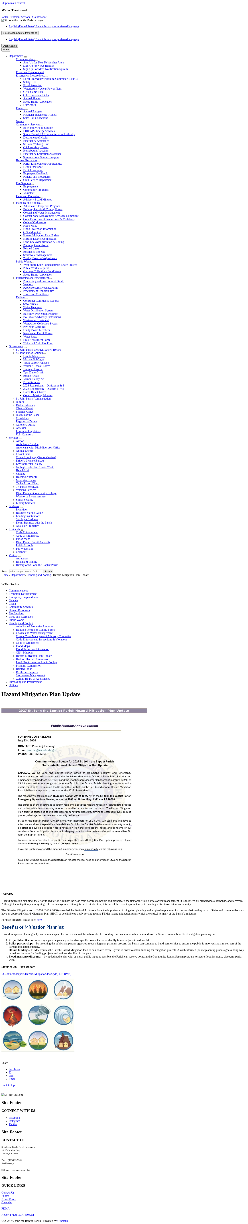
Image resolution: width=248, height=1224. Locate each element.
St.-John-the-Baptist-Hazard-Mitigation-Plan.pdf (36, 973)
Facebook (14, 1117)
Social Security (24, 499)
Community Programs (35, 189)
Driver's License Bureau (30, 460)
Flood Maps (30, 225)
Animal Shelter (31, 98)
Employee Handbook (35, 173)
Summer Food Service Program (41, 157)
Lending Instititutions (28, 516)
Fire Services (23, 183)
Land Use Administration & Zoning (43, 241)
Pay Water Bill (24, 548)
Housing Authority (26, 476)
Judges (20, 401)
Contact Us (7, 1192)
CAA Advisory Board (35, 147)
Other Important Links (36, 95)
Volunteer (28, 193)
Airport (20, 441)
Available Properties (27, 525)
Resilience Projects (34, 251)
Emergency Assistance (36, 140)
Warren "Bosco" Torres (36, 365)
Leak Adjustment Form (36, 339)
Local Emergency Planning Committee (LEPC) (50, 78)
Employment (30, 186)
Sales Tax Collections (35, 117)
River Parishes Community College (36, 493)
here (39, 919)
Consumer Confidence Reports (41, 300)
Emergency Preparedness (30, 75)
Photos (5, 1195)
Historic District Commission (39, 238)
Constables (22, 418)
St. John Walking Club (36, 144)
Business (14, 506)
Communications (25, 59)
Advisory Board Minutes (37, 199)
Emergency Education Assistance (42, 153)
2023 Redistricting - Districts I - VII (43, 388)
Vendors (28, 284)
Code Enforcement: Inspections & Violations (48, 219)
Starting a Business (27, 519)
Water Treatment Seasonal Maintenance (24, 16)
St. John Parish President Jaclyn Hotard (38, 349)
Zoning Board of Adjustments (40, 258)
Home (5, 574)
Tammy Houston (32, 369)
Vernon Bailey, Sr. (33, 379)
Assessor (21, 427)
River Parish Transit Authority (33, 542)
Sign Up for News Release (38, 65)
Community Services (28, 124)
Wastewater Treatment (36, 320)
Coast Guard (23, 454)
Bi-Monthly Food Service (38, 127)
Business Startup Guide (29, 512)
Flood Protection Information (39, 228)
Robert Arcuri (31, 375)
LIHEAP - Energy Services (39, 131)
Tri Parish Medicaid (27, 486)
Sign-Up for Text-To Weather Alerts (43, 62)
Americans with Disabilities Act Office (38, 447)
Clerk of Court (24, 408)
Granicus (62, 1220)
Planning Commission (35, 245)
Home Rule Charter (34, 392)
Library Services (25, 503)
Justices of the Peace (27, 414)
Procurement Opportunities (38, 290)
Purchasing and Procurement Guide (43, 281)
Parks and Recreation (28, 196)
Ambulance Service (27, 444)
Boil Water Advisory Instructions (42, 317)
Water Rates (30, 336)
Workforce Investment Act (31, 496)
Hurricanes (29, 104)
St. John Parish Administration (33, 398)
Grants (20, 121)
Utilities (20, 297)
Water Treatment (32, 307)
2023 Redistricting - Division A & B (44, 385)
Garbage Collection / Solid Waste (42, 271)
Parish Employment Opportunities (42, 163)
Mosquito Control (26, 480)
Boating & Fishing (26, 561)
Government (16, 346)
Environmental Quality (29, 463)
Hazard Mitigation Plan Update (41, 235)
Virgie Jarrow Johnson (36, 362)
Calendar (21, 551)
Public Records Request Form (40, 287)
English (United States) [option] (44, 39)
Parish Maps (23, 538)
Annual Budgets (32, 111)
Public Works (23, 261)
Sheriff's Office (24, 411)
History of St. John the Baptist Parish (37, 564)
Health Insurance (33, 166)
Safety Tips (29, 82)
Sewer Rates (30, 303)
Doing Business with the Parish (34, 522)
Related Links (31, 248)
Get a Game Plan (33, 91)
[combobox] (19, 33)
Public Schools (24, 545)
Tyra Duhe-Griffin (33, 372)
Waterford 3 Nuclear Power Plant (42, 88)
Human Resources (26, 160)
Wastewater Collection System (40, 323)
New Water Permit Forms (37, 333)
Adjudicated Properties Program (41, 206)
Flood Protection (32, 85)
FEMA (5, 1208)
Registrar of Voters (26, 421)
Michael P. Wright (33, 359)
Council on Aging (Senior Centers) (36, 457)
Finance (20, 108)
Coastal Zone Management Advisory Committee (51, 215)
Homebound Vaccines (35, 150)
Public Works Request (36, 268)
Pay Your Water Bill (34, 326)
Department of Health (35, 137)
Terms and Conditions (35, 294)
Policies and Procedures (36, 176)
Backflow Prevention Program (40, 313)
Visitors (13, 555)
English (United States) (44, 26)
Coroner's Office (25, 424)
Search (5, 571)
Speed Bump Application (37, 101)
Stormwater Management (37, 255)
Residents (14, 529)
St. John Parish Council (29, 352)
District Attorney (25, 405)
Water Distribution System (38, 310)
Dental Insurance (33, 170)
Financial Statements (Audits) (40, 114)
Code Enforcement (27, 532)
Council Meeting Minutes (37, 395)
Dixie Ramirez (31, 382)
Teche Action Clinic (27, 483)
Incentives (22, 509)
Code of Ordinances (34, 222)
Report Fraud (17, 1214)
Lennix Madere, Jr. (34, 356)
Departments (18, 574)
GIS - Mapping (32, 232)
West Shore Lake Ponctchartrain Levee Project (50, 264)
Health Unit (22, 470)
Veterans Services (26, 489)
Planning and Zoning (28, 202)
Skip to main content (13, 3)
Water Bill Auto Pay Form (38, 343)
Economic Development (30, 72)
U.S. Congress (24, 434)
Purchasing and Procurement (32, 277)
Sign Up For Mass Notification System (45, 69)
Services (13, 437)
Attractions (22, 558)
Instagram (14, 1120)
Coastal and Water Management (41, 212)
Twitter (13, 1124)
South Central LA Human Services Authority (49, 134)
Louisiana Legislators (28, 431)
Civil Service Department (37, 179)
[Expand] (25, 56)
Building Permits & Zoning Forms (42, 209)
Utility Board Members (36, 330)
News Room (8, 1199)
